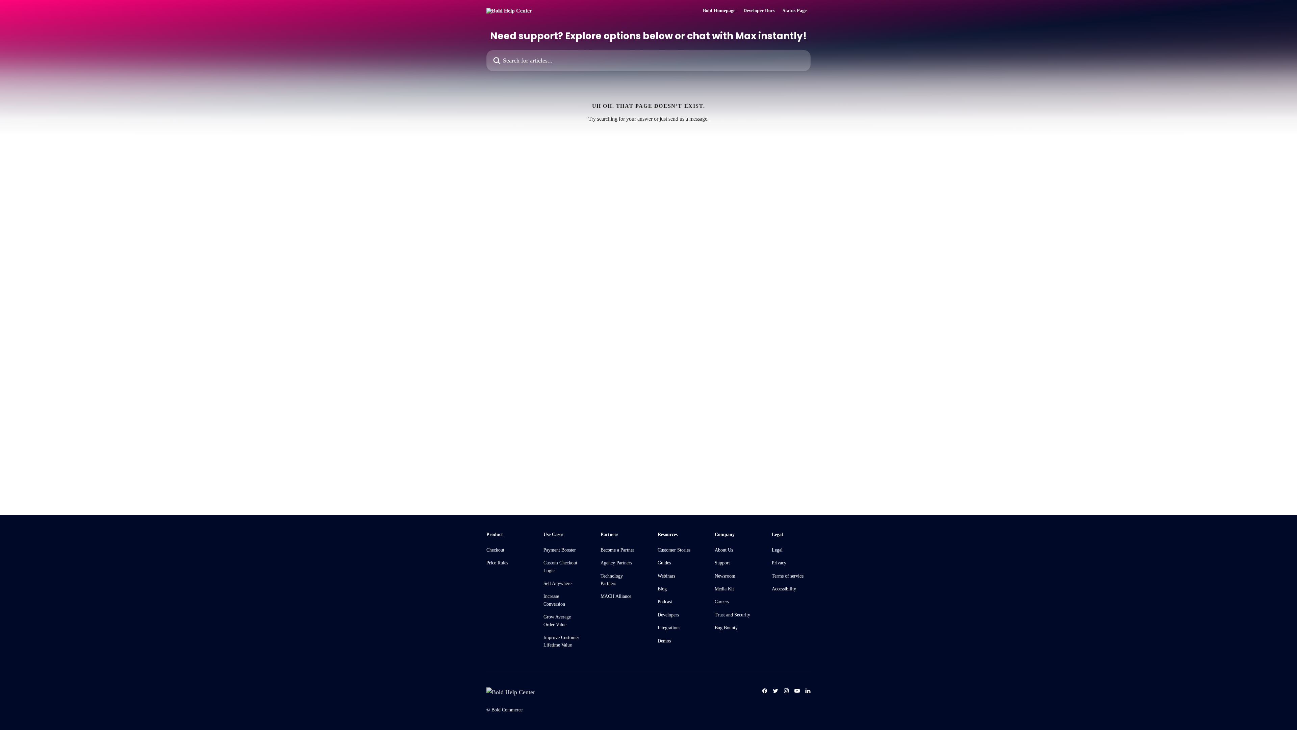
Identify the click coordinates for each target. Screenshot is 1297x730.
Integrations (669, 627)
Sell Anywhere (557, 583)
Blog (662, 588)
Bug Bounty (726, 627)
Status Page (795, 10)
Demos (664, 640)
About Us (724, 550)
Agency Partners (616, 562)
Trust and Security (732, 614)
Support (722, 562)
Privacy (779, 562)
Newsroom (725, 576)
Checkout (495, 550)
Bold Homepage (719, 10)
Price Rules (497, 562)
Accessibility (784, 588)
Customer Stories (674, 550)
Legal (777, 550)
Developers (668, 614)
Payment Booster (559, 550)
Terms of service (788, 576)
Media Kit (724, 588)
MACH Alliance (616, 596)
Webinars (666, 576)
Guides (664, 562)
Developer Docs (758, 10)
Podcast (665, 601)
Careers (722, 601)
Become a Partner (617, 550)
